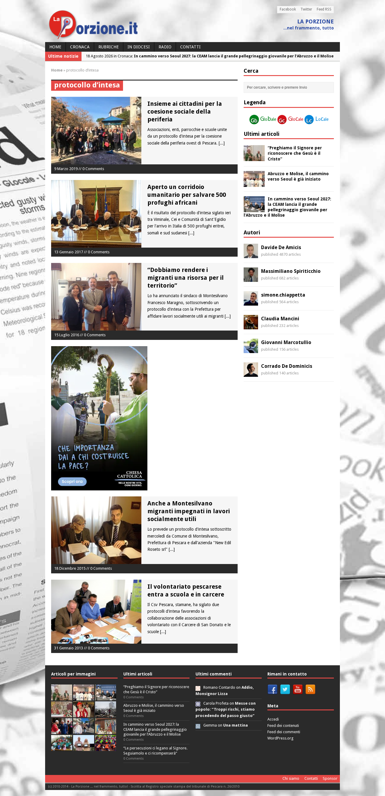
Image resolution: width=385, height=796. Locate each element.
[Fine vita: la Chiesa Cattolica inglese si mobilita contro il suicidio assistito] (61, 730)
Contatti (190, 46)
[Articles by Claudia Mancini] (251, 326)
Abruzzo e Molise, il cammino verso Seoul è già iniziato (153, 708)
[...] (222, 143)
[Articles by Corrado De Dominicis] (251, 373)
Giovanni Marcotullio (286, 342)
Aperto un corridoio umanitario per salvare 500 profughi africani (186, 194)
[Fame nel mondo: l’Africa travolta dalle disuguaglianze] (61, 747)
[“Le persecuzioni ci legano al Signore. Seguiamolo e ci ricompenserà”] (61, 714)
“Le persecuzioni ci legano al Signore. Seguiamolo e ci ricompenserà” (155, 750)
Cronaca (80, 46)
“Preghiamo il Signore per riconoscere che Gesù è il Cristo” (295, 153)
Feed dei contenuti (283, 725)
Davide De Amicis (281, 247)
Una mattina (235, 725)
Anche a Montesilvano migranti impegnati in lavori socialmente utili (188, 511)
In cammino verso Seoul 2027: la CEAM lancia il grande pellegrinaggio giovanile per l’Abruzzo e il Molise (155, 729)
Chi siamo (290, 778)
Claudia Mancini (280, 319)
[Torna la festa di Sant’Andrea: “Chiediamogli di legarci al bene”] (105, 730)
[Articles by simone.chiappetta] (251, 302)
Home (55, 46)
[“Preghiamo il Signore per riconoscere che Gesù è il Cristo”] (254, 157)
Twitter (306, 9)
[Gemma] (198, 725)
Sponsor (330, 778)
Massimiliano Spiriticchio (291, 271)
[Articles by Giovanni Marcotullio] (251, 349)
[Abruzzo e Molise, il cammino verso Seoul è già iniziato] (254, 183)
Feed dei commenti (283, 732)
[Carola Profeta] (198, 703)
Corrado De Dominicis (286, 366)
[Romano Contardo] (198, 687)
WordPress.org (280, 738)
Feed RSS (324, 9)
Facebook (288, 9)
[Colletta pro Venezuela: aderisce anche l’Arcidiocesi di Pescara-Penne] (105, 714)
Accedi (273, 719)
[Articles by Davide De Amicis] (251, 254)
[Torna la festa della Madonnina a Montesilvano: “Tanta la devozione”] (83, 730)
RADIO (165, 46)
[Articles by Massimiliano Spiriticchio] (251, 278)
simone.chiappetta (283, 295)
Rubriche (108, 46)
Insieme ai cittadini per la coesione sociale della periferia (184, 111)
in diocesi (139, 46)
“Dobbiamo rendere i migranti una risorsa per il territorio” (185, 277)
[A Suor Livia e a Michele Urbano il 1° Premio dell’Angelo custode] (83, 747)
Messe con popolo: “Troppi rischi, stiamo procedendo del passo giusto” (226, 709)
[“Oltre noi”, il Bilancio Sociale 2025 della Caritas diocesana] (105, 747)
